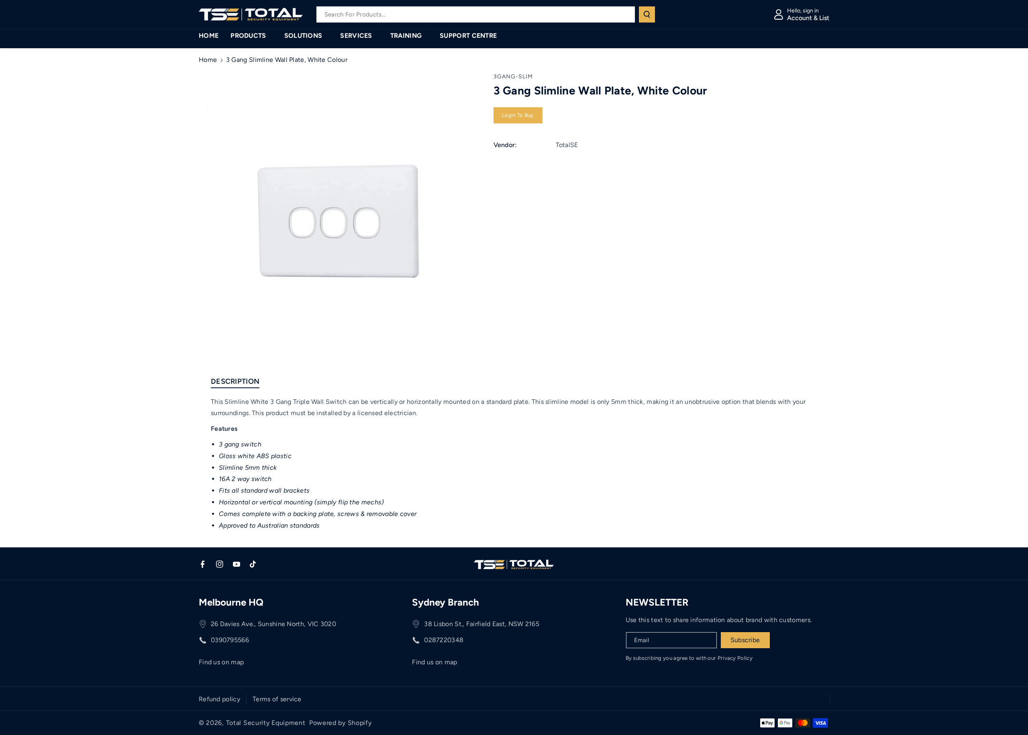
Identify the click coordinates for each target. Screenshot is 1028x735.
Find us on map (221, 662)
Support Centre (468, 35)
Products (248, 35)
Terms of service (277, 699)
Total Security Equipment (266, 723)
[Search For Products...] (647, 14)
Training (406, 35)
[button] (251, 36)
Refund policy (219, 699)
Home (208, 59)
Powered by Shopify (340, 723)
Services (356, 35)
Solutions (303, 35)
